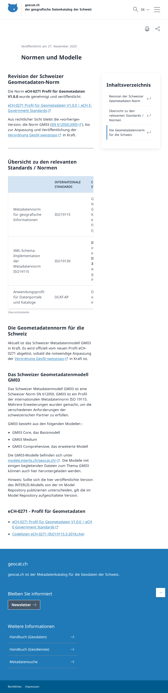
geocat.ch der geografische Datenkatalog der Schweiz (58, 7)
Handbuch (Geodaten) (28, 636)
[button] (160, 592)
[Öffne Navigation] (157, 9)
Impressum (32, 686)
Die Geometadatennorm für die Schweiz (127, 132)
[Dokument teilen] (157, 28)
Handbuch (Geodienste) (29, 649)
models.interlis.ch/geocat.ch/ (32, 460)
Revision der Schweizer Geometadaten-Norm (126, 98)
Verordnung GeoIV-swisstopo (32, 135)
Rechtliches (15, 686)
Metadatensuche (24, 661)
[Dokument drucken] (147, 28)
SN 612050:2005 (64, 124)
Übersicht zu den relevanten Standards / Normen (126, 115)
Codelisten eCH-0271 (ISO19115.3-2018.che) (48, 534)
